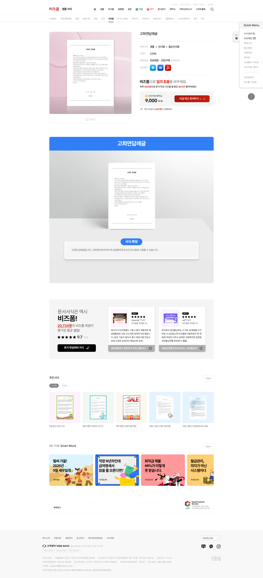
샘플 (152, 46)
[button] (217, 407)
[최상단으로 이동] (251, 96)
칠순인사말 (173, 46)
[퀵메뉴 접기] (236, 37)
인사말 (161, 46)
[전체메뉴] (95, 9)
